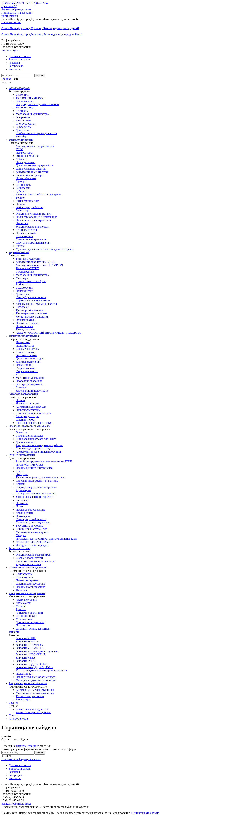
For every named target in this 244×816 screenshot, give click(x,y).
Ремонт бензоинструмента (32, 709)
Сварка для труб (26, 232)
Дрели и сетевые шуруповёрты (35, 165)
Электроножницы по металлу (34, 213)
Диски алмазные (26, 442)
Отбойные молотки (27, 155)
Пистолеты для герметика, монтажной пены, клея (46, 538)
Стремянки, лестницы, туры (33, 522)
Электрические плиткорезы (32, 226)
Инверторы (23, 342)
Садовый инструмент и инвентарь (37, 480)
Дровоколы (22, 294)
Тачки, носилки (25, 329)
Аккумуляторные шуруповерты (35, 146)
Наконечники (24, 364)
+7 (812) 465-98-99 (12, 2)
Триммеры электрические (31, 313)
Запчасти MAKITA (27, 641)
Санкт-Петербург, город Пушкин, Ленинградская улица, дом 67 (40, 28)
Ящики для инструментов (31, 528)
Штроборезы (23, 184)
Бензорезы (22, 110)
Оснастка (21, 432)
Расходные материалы (29, 435)
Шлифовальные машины (31, 168)
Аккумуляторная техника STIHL (36, 261)
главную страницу (27, 745)
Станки (20, 204)
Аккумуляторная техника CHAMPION (39, 265)
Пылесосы (22, 223)
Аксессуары (23, 699)
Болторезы (22, 499)
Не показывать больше (145, 812)
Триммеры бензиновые (30, 310)
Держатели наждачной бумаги (34, 541)
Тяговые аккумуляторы (30, 696)
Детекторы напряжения (30, 622)
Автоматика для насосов (31, 406)
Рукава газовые (25, 351)
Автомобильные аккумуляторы (35, 689)
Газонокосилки (25, 101)
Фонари (20, 245)
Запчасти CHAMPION (29, 644)
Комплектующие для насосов (33, 413)
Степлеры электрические (31, 239)
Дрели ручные (24, 512)
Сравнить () (9, 6)
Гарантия (14, 62)
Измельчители (24, 290)
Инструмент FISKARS (29, 464)
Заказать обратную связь (16, 9)
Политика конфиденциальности (21, 759)
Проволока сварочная (29, 380)
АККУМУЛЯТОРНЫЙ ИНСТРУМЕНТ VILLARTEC (48, 332)
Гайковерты (23, 187)
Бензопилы (22, 94)
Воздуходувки (24, 287)
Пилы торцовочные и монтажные (36, 216)
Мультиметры (24, 618)
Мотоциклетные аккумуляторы (35, 692)
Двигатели (22, 130)
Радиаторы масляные (28, 564)
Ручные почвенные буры (31, 281)
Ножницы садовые (27, 323)
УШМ (19, 149)
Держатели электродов (30, 358)
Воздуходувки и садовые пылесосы (37, 104)
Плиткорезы (23, 516)
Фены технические (27, 200)
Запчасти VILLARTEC (30, 647)
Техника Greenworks (28, 258)
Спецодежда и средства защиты (35, 448)
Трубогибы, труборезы (29, 525)
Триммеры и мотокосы (29, 97)
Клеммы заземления (28, 361)
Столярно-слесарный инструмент (36, 493)
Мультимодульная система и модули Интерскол (45, 249)
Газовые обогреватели (29, 557)
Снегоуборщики (26, 123)
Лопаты (20, 483)
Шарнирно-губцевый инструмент (36, 487)
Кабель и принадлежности (32, 390)
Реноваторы (23, 210)
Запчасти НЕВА (25, 657)
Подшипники (24, 673)
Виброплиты (23, 126)
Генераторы (23, 117)
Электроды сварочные (29, 384)
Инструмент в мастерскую (32, 545)
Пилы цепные (24, 326)
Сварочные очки (26, 368)
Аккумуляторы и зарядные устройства (39, 445)
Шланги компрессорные (30, 583)
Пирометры (23, 625)
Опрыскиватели (25, 319)
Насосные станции (27, 403)
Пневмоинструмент (28, 580)
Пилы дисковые (25, 162)
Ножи (19, 506)
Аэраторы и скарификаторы (33, 300)
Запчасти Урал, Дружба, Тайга (34, 667)
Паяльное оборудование (30, 509)
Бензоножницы (25, 107)
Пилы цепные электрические (33, 220)
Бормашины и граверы (30, 175)
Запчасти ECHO (26, 660)
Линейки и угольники (29, 612)
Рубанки (21, 191)
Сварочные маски (27, 371)
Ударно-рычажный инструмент (35, 496)
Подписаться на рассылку (17, 12)
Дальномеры (23, 602)
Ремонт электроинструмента (33, 712)
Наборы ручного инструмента (34, 467)
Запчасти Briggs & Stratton (31, 664)
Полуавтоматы (25, 345)
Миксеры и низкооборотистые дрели (38, 194)
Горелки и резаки (26, 355)
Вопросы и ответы (20, 59)
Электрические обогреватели (33, 554)
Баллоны (21, 387)
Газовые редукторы (27, 348)
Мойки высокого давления (32, 316)
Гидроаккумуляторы (28, 409)
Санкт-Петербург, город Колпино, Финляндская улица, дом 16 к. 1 (42, 34)
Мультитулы (23, 490)
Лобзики (21, 158)
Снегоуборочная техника (31, 297)
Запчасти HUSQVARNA (31, 654)
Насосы (20, 400)
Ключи (20, 471)
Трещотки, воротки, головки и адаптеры (40, 477)
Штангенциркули (26, 615)
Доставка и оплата (20, 56)
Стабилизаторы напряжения (33, 242)
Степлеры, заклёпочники (31, 519)
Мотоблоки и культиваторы (32, 113)
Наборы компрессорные (30, 586)
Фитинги (21, 590)
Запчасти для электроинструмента (37, 651)
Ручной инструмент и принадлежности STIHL (44, 461)
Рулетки (21, 609)
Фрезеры (21, 181)
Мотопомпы (23, 120)
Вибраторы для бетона (29, 207)
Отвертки (22, 474)
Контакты (15, 69)
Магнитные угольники (30, 377)
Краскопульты (24, 236)
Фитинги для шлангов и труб (34, 422)
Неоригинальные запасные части (36, 676)
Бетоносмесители (26, 229)
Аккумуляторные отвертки (32, 171)
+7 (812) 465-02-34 (36, 2)
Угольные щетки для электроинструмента (41, 670)
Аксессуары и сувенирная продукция (38, 451)
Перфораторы (24, 152)
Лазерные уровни (26, 599)
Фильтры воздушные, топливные (36, 680)
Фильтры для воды (27, 416)
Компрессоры (24, 573)
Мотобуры (22, 136)
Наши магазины (11, 22)
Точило (20, 197)
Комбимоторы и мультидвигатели (36, 133)
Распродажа (16, 65)
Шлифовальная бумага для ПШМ (36, 438)
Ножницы (22, 503)
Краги (19, 374)
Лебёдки (21, 535)
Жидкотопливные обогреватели (35, 561)
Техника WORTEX (27, 268)
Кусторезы (22, 306)
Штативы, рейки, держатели (33, 628)
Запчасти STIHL (26, 638)
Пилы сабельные (26, 178)
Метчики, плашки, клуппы (32, 532)
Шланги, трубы (25, 419)
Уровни (20, 606)
